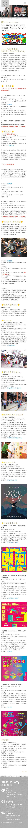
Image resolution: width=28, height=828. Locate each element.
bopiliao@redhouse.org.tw (13, 819)
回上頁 (24, 771)
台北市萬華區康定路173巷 (13, 815)
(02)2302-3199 (10, 817)
